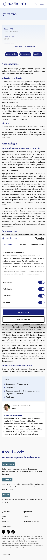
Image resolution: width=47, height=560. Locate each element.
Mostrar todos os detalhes (25, 46)
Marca (26, 516)
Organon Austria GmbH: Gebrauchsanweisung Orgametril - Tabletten (23, 392)
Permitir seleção (23, 319)
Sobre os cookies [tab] (37, 245)
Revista (4, 519)
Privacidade (28, 519)
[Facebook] (3, 532)
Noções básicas (11, 54)
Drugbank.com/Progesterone (17, 384)
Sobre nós (5, 521)
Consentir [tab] (8, 245)
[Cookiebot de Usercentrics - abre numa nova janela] (34, 238)
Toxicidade (37, 54)
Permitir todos (23, 312)
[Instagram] (13, 532)
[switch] (41, 289)
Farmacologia (25, 54)
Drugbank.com (11, 387)
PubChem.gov (11, 397)
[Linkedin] (8, 532)
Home (4, 516)
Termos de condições (31, 521)
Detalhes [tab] (22, 245)
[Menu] (42, 4)
